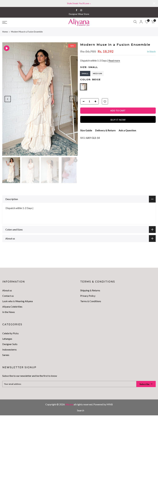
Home (5, 31)
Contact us (8, 295)
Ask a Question (127, 130)
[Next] (72, 99)
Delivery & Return (105, 130)
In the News (8, 311)
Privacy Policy (87, 295)
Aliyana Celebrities (12, 306)
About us (7, 290)
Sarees (5, 354)
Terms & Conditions (90, 301)
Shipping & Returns (90, 290)
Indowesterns (9, 349)
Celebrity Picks (10, 333)
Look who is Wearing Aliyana (17, 301)
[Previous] (8, 99)
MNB (110, 404)
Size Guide (86, 130)
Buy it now (117, 119)
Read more (114, 60)
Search (80, 410)
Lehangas (7, 338)
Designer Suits (9, 344)
